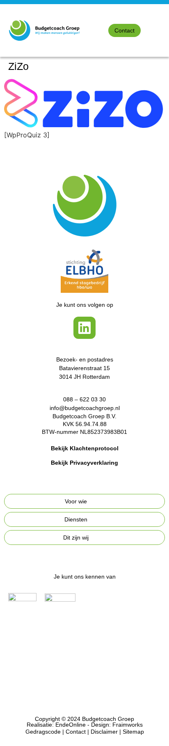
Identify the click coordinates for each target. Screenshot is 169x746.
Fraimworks (127, 724)
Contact (76, 731)
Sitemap (133, 731)
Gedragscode (43, 731)
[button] (163, 30)
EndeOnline (70, 724)
